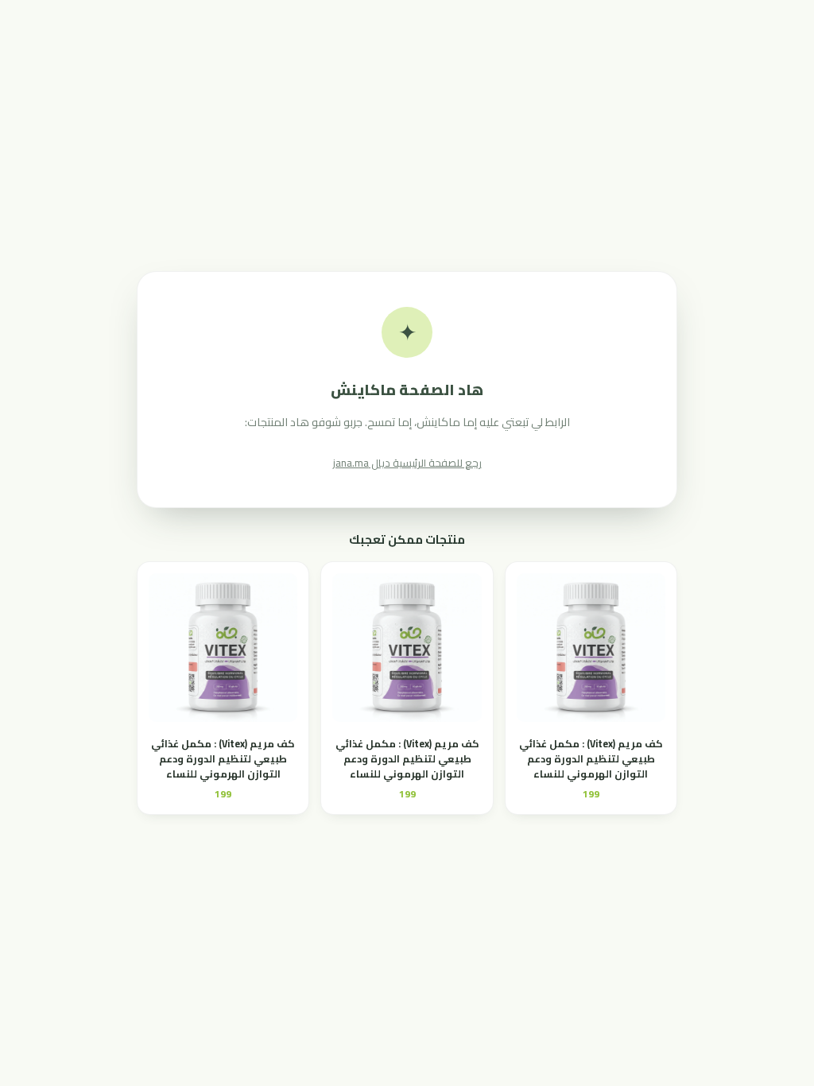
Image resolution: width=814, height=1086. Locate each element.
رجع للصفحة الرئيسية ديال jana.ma (407, 462)
